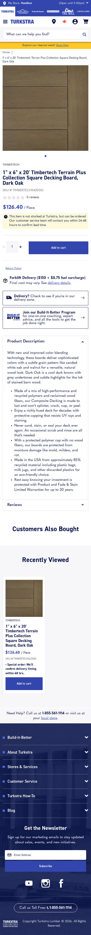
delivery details (59, 283)
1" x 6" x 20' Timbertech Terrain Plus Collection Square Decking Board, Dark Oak (22, 636)
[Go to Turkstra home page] (7, 11)
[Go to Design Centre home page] (53, 11)
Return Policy (13, 268)
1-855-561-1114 (53, 713)
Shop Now (62, 45)
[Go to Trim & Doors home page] (38, 11)
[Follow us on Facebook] (61, 886)
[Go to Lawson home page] (83, 11)
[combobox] (43, 34)
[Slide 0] (45, 156)
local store (49, 718)
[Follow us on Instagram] (45, 886)
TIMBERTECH (11, 165)
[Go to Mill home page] (68, 11)
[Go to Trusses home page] (22, 11)
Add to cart (58, 248)
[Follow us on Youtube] (29, 886)
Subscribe (45, 866)
